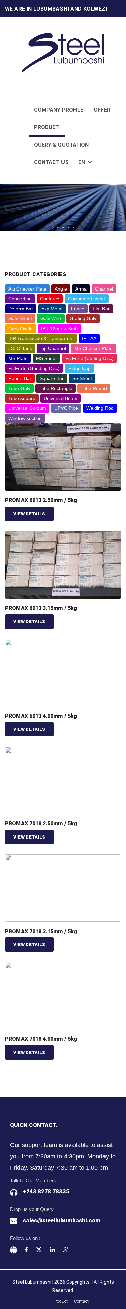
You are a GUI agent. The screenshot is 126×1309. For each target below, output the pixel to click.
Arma (81, 289)
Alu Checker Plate (27, 289)
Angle (61, 289)
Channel (104, 289)
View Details (29, 513)
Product (47, 127)
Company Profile (58, 109)
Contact (81, 1301)
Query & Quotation (61, 145)
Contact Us (51, 162)
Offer (102, 109)
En (81, 162)
